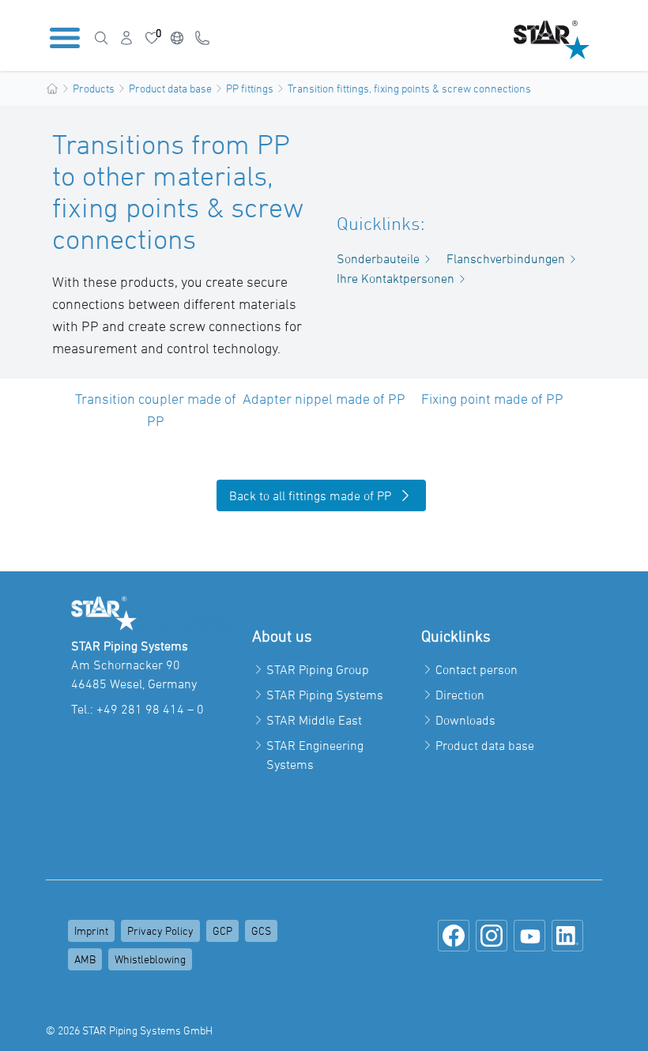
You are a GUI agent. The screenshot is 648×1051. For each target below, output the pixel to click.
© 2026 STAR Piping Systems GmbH (129, 1030)
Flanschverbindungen (505, 258)
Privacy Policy (160, 930)
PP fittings (249, 88)
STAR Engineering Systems (315, 754)
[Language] (177, 38)
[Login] (126, 38)
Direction (459, 694)
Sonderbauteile (378, 258)
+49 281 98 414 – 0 (150, 709)
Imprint (91, 930)
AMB (85, 959)
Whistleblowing (150, 959)
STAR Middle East (314, 720)
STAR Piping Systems (324, 694)
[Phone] (202, 38)
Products (94, 88)
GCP (222, 930)
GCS (261, 930)
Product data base (170, 88)
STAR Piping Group (317, 669)
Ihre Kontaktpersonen (395, 278)
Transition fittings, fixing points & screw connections (409, 88)
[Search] (101, 38)
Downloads (465, 720)
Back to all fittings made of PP (310, 495)
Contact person (476, 669)
